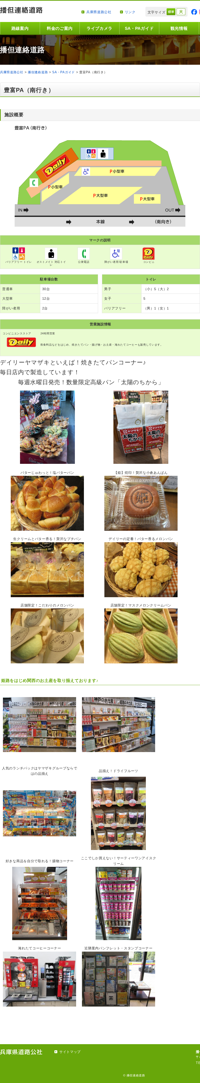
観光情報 (179, 28)
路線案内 (20, 28)
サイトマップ (70, 1052)
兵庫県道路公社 (98, 12)
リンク (130, 12)
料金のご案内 (60, 28)
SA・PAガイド (139, 28)
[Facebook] (194, 12)
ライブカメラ (99, 28)
